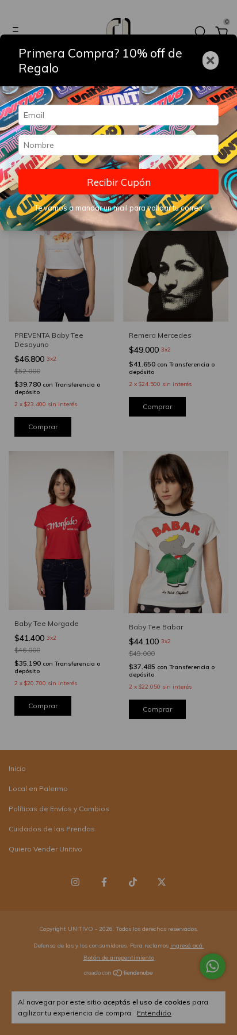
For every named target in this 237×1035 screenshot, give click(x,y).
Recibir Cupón (119, 182)
